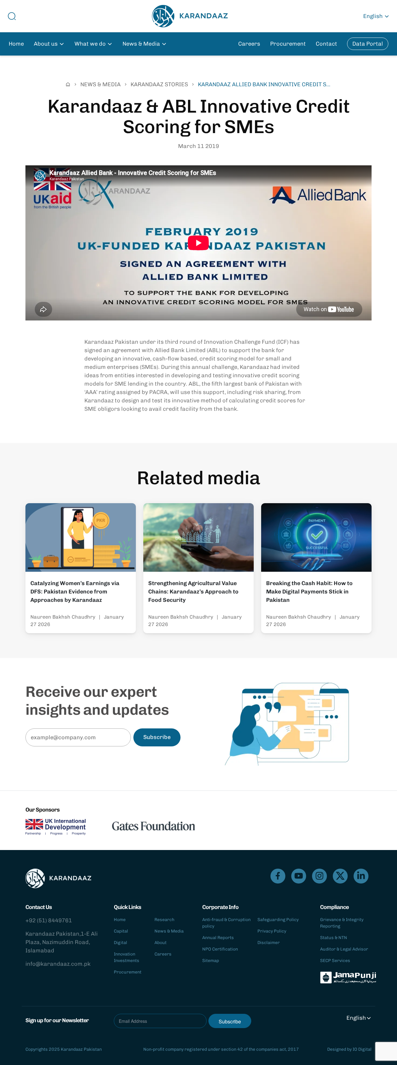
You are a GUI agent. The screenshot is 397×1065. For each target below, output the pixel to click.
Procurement (288, 43)
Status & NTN (333, 937)
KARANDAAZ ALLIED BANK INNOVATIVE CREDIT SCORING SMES (266, 84)
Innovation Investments (126, 957)
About (160, 942)
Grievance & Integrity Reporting (342, 923)
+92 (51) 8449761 (48, 920)
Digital (120, 942)
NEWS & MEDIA (100, 84)
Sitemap (210, 960)
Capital (121, 931)
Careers (249, 43)
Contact (326, 43)
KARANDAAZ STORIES (159, 84)
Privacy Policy (271, 931)
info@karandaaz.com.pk (58, 963)
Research (164, 919)
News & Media (169, 931)
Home (16, 43)
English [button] (373, 16)
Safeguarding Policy (278, 919)
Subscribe (157, 737)
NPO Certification (220, 949)
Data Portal (367, 43)
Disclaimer (268, 942)
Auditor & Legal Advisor (344, 949)
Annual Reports (218, 937)
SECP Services (335, 960)
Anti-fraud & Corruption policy (226, 923)
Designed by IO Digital (349, 1049)
